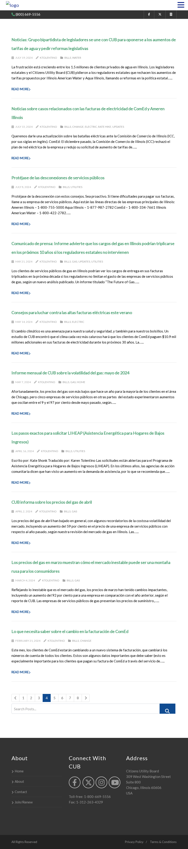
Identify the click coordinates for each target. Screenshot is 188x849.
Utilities (76, 187)
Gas (74, 261)
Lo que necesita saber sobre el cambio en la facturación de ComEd (69, 631)
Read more (20, 89)
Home (81, 382)
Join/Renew (24, 802)
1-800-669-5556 (97, 796)
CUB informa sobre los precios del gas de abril (51, 502)
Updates (118, 126)
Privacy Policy (134, 842)
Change (78, 126)
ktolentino (48, 57)
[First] (15, 698)
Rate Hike (104, 126)
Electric (91, 126)
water (76, 57)
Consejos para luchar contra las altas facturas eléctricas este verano (71, 312)
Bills (67, 57)
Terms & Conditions (163, 842)
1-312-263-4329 (89, 802)
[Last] (86, 698)
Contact (21, 792)
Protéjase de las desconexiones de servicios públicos (58, 177)
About (19, 781)
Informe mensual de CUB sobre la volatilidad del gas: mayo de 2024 (70, 372)
